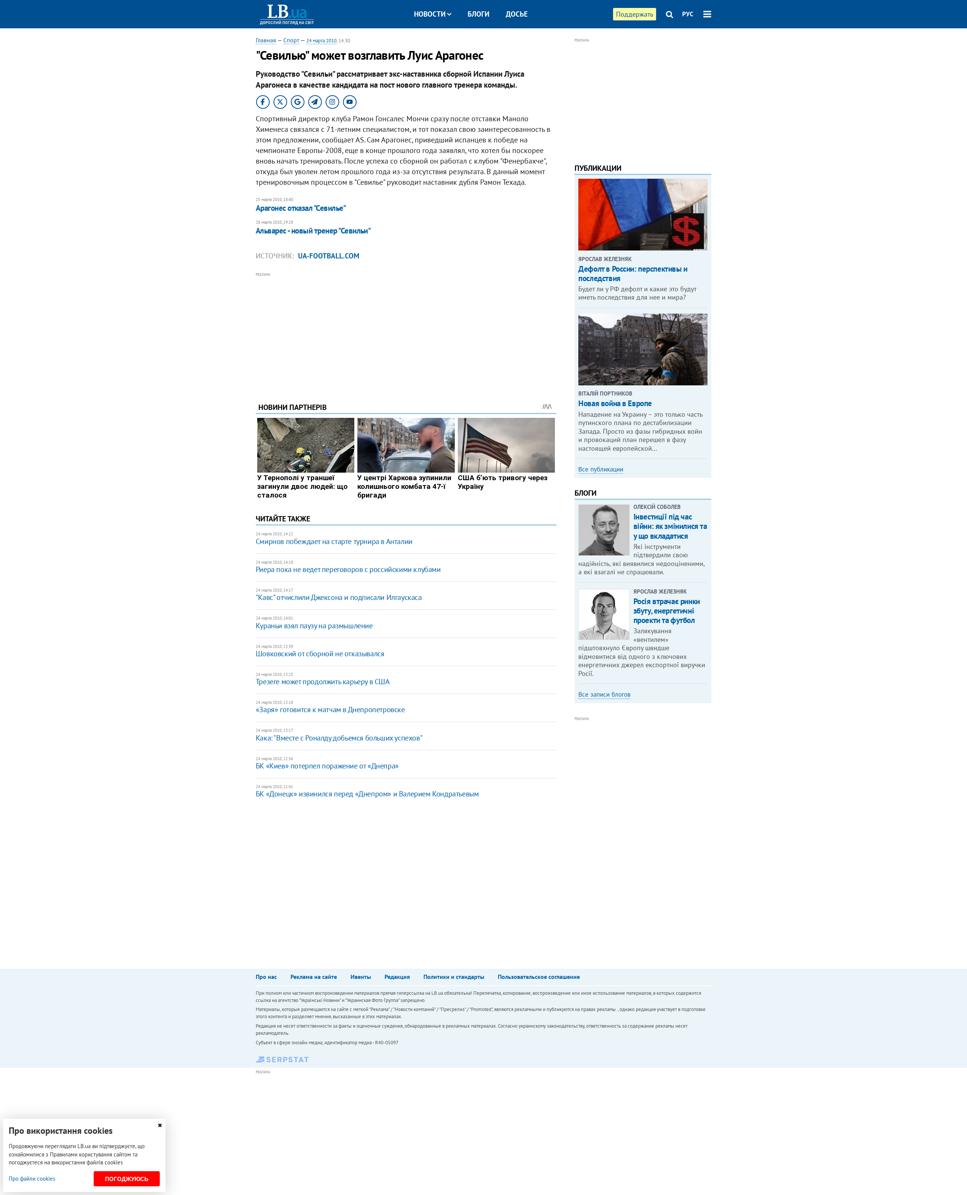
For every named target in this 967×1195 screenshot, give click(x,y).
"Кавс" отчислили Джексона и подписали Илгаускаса (339, 597)
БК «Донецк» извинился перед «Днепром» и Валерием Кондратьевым (367, 794)
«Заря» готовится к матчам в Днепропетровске (330, 709)
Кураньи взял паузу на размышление (314, 626)
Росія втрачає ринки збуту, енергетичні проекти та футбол (666, 610)
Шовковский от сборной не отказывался (320, 654)
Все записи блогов (604, 694)
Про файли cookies (32, 1178)
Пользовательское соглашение (539, 976)
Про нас (266, 976)
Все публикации (600, 469)
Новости (430, 14)
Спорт (291, 40)
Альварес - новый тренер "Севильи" (313, 231)
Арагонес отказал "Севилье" (301, 208)
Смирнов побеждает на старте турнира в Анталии (334, 541)
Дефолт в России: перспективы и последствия (632, 273)
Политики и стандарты (453, 976)
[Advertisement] (406, 332)
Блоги (479, 14)
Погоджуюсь (126, 1179)
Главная (266, 40)
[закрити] (160, 1125)
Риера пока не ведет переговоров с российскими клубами (348, 569)
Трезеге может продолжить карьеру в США (323, 681)
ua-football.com (328, 255)
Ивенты (361, 976)
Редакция (397, 976)
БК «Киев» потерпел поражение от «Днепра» (327, 766)
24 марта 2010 (321, 40)
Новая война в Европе (615, 403)
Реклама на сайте (313, 976)
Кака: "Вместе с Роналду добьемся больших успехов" (339, 738)
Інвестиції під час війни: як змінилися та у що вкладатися (670, 526)
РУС (688, 14)
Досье (517, 14)
